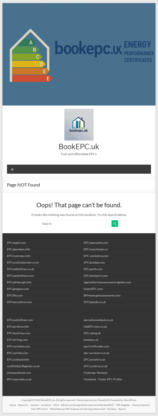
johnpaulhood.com (19, 372)
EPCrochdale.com (18, 346)
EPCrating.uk (92, 333)
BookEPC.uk (79, 146)
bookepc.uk (91, 339)
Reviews (111, 408)
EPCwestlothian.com (20, 275)
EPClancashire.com (19, 302)
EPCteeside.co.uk (95, 302)
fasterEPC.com (93, 289)
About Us (23, 405)
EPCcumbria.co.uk (95, 366)
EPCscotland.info (18, 359)
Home (12, 405)
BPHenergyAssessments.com (102, 295)
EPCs (56, 405)
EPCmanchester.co (96, 249)
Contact (34, 405)
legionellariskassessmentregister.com (107, 282)
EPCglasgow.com (18, 289)
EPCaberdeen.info (18, 249)
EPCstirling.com (17, 339)
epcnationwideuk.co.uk (98, 320)
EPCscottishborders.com (23, 262)
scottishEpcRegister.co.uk (23, 366)
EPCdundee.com (94, 262)
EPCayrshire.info (18, 326)
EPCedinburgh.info (19, 282)
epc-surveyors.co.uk (96, 353)
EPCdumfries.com (18, 333)
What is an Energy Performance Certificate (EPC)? (87, 405)
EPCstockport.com (96, 275)
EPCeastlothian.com (20, 320)
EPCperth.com (93, 269)
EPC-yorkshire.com (96, 256)
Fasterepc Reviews (95, 372)
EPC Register (123, 405)
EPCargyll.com (16, 242)
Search (122, 408)
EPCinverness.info (18, 256)
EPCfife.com (15, 295)
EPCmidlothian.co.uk (20, 269)
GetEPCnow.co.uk (95, 326)
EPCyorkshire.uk (94, 359)
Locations (46, 405)
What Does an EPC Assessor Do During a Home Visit (77, 408)
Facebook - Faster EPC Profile (103, 379)
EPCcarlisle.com (17, 353)
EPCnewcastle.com (96, 242)
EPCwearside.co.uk (19, 379)
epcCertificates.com (96, 346)
